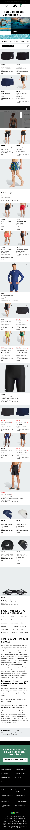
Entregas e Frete (5, 777)
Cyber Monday (4, 781)
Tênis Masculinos (4, 617)
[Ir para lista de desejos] (6, 6)
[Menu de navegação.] (2, 6)
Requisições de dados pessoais (20, 790)
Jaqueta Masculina (4, 623)
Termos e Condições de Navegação (7, 796)
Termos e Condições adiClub (6, 806)
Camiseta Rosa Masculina (23, 626)
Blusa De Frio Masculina (5, 633)
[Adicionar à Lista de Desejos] (12, 51)
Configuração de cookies (7, 789)
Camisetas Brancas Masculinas (14, 633)
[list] (15, 41)
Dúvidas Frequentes (20, 769)
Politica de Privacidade (20, 801)
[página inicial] (15, 6)
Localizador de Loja (6, 769)
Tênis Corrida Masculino (24, 617)
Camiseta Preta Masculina (23, 620)
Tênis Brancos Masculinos (5, 629)
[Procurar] (24, 6)
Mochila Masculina (4, 626)
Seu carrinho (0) (21, 743)
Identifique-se (8, 743)
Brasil (17, 812)
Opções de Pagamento (20, 773)
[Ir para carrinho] (27, 6)
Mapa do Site (4, 773)
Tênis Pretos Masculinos (14, 629)
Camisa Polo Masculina (14, 623)
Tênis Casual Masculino (14, 626)
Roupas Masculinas (14, 617)
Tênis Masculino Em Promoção (24, 629)
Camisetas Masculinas (4, 620)
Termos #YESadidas (20, 805)
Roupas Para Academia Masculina (24, 633)
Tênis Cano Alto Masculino (23, 623)
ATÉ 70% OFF (18, 777)
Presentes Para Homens (14, 620)
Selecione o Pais (5, 801)
